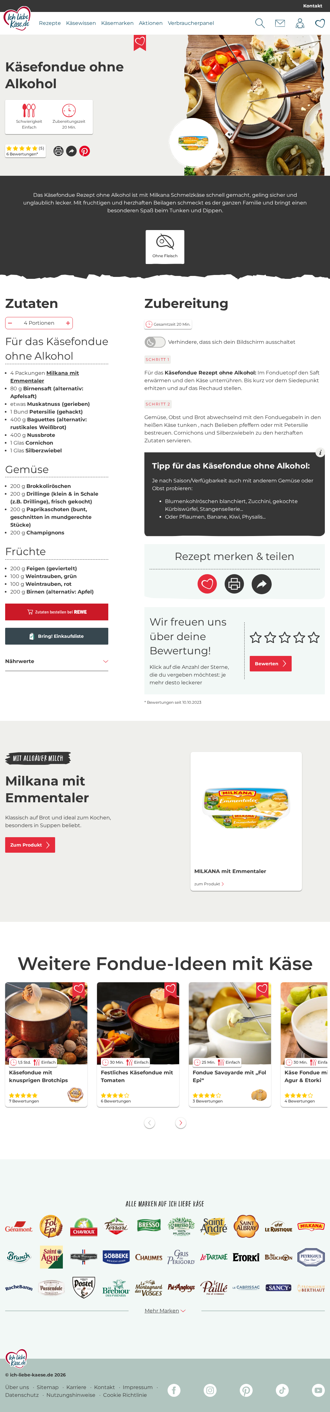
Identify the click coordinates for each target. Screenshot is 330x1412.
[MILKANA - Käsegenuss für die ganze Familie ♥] (311, 1226)
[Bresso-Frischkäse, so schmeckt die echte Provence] (148, 1226)
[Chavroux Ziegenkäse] (84, 1226)
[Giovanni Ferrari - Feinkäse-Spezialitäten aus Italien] (116, 1226)
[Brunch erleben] (19, 1257)
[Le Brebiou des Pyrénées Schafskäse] (116, 1287)
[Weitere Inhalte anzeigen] (180, 1122)
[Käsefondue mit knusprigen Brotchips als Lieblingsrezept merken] (79, 990)
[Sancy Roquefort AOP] (278, 1288)
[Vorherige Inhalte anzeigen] (149, 1122)
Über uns (17, 1387)
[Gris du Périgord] (181, 1257)
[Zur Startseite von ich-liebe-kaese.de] (17, 18)
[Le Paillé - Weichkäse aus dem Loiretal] (214, 1288)
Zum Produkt (26, 845)
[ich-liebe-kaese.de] (16, 1359)
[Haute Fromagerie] (84, 1257)
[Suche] (260, 23)
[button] (71, 151)
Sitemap (48, 1387)
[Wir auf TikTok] (282, 1391)
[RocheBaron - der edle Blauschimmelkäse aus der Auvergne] (19, 1288)
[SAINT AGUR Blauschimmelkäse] (51, 1257)
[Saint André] (214, 1226)
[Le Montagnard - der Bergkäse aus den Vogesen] (148, 1288)
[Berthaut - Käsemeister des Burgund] (311, 1288)
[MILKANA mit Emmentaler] (193, 143)
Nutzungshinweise (71, 1395)
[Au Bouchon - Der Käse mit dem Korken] (278, 1257)
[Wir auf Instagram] (210, 1391)
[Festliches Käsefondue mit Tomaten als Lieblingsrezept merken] (170, 990)
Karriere (77, 1387)
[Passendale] (51, 1288)
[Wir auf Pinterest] (246, 1391)
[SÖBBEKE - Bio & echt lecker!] (116, 1257)
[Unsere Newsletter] (280, 23)
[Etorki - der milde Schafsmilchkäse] (246, 1257)
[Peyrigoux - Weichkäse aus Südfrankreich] (311, 1257)
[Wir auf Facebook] (174, 1391)
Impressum (138, 1387)
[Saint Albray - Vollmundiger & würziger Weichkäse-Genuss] (246, 1226)
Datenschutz (22, 1395)
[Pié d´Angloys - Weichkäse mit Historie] (181, 1287)
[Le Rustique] (278, 1226)
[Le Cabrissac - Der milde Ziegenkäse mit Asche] (246, 1288)
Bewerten (266, 664)
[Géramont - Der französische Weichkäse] (19, 1226)
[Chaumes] (148, 1257)
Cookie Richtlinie (125, 1395)
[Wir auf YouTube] (318, 1391)
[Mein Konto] (300, 23)
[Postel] (84, 1287)
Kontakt (312, 6)
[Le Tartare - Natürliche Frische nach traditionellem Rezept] (214, 1257)
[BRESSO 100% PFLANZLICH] (181, 1226)
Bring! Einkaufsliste (61, 636)
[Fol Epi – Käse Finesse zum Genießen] (51, 1226)
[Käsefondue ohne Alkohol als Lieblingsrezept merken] (140, 43)
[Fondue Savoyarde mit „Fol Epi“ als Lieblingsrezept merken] (262, 990)
